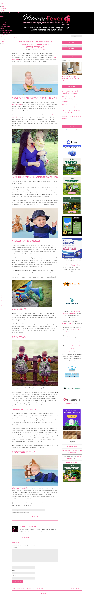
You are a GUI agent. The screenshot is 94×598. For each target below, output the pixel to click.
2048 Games (66, 97)
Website (14, 576)
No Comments (40, 50)
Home (2, 6)
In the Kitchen (5, 32)
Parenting (4, 37)
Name (14, 565)
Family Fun (4, 22)
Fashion (3, 24)
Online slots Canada (67, 352)
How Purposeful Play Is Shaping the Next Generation (71, 99)
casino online (77, 342)
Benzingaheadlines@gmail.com (72, 265)
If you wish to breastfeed (19, 488)
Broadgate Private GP (72, 403)
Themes (3, 9)
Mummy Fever (47, 594)
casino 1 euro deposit (71, 462)
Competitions (4, 20)
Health (3, 28)
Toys (2, 41)
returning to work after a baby (21, 512)
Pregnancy (4, 39)
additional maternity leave (20, 510)
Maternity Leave (17, 104)
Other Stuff (4, 35)
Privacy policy (31, 588)
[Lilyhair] (72, 434)
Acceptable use (21, 588)
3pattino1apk (66, 91)
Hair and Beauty (5, 26)
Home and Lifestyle (6, 30)
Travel (3, 43)
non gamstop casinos (71, 446)
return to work (41, 510)
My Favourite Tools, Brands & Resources (12, 13)
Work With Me (5, 11)
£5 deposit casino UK (67, 324)
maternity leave (32, 510)
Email (14, 570)
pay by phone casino (71, 336)
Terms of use (40, 588)
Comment (15, 547)
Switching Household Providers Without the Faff (70, 78)
